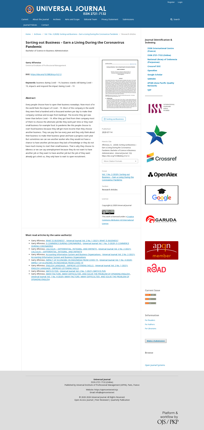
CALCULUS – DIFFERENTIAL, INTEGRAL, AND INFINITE (71, 249)
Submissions (128, 19)
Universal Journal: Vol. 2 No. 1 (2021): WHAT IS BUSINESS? (92, 240)
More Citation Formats (113, 161)
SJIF (149, 90)
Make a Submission (156, 341)
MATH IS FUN (52, 271)
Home (28, 34)
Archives (57, 19)
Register (171, 2)
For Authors (150, 324)
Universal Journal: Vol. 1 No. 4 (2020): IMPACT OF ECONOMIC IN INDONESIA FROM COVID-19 (81, 261)
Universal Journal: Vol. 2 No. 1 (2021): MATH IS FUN (83, 271)
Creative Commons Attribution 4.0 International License (118, 220)
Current (25, 19)
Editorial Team (90, 19)
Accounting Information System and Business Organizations (73, 254)
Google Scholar (155, 74)
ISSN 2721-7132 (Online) (159, 55)
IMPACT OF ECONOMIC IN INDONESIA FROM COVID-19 (72, 260)
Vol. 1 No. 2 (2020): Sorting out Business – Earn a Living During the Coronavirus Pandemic (81, 34)
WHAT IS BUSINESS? (55, 240)
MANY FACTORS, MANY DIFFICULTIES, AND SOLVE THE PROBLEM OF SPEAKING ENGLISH (88, 273)
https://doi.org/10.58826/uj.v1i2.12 (46, 74)
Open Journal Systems (155, 365)
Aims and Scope (72, 19)
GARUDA (152, 78)
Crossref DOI (154, 66)
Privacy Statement (109, 19)
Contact (45, 25)
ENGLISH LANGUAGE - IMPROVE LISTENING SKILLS (70, 265)
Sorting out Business (115, 119)
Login (180, 2)
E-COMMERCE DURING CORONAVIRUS (64, 243)
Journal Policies (30, 25)
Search (176, 19)
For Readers (150, 320)
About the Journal (41, 19)
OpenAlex (152, 70)
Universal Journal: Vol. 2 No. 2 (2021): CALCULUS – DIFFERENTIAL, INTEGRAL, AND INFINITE (81, 250)
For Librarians (150, 328)
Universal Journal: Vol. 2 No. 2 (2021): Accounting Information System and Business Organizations (83, 255)
